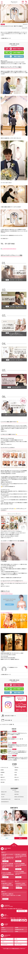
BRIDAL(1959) (4, 791)
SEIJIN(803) (17, 791)
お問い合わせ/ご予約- (21, 910)
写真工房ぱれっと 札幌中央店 (20, 854)
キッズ (17, 941)
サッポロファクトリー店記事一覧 (8, 724)
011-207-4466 (5, 861)
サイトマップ (4, 929)
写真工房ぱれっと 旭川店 (6, 883)
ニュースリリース (4, 931)
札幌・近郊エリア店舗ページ (10, 715)
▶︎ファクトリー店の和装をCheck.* (6, 612)
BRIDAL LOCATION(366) (19, 796)
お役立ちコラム (3, 779)
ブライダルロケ (4, 944)
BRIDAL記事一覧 (8, 720)
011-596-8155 (18, 861)
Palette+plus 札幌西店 (6, 872)
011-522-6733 (5, 869)
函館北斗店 (2, 777)
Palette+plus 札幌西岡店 (20, 863)
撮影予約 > (20, 838)
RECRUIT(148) (17, 799)
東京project (17, 777)
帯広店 (2, 774)
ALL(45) (2, 796)
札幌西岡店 (2, 772)
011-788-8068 (18, 877)
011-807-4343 (18, 869)
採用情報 (16, 927)
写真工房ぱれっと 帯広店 (20, 883)
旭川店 (16, 772)
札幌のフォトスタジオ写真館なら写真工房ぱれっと (13, 948)
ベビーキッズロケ (19, 944)
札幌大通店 (2, 782)
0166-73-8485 (5, 887)
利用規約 (16, 931)
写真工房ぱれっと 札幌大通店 (7, 863)
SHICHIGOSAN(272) (5, 801)
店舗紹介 (3, 927)
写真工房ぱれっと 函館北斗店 (7, 893)
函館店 (16, 774)
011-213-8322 (5, 877)
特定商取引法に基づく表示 (19, 929)
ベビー (3, 941)
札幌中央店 (16, 767)
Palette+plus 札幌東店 (19, 871)
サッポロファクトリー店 (4, 767)
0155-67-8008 (18, 887)
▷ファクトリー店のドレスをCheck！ (7, 593)
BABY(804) (17, 794)
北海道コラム (17, 779)
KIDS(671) (3, 794)
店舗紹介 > (7, 838)
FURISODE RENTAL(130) (5, 799)
